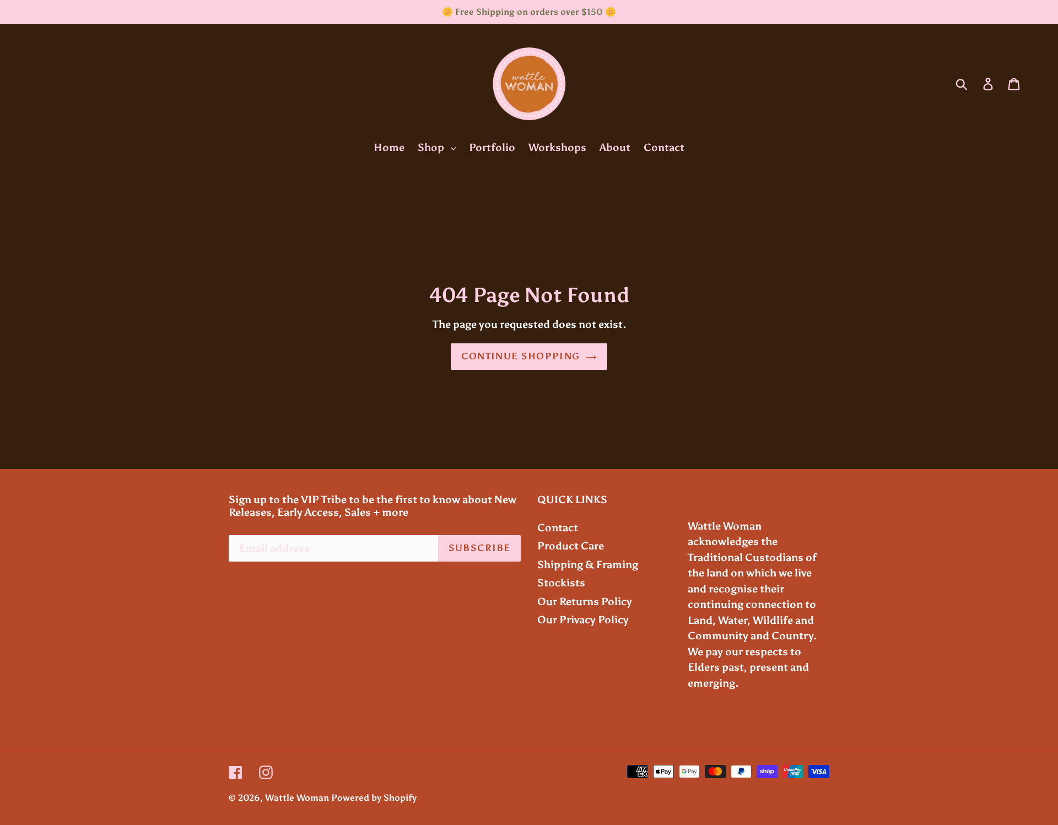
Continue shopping (520, 356)
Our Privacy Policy (583, 619)
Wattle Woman (297, 797)
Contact (557, 527)
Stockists (561, 582)
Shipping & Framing (587, 564)
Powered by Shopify (374, 797)
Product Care (570, 546)
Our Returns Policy (584, 601)
